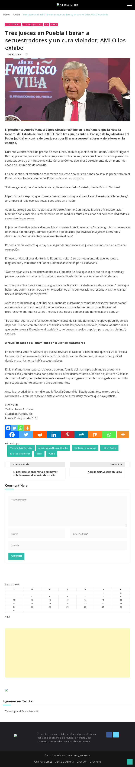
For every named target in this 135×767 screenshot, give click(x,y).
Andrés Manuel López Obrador (53, 448)
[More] (27, 428)
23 (121, 603)
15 (103, 600)
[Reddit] (40, 434)
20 (67, 603)
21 (85, 603)
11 (32, 600)
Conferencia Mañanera (85, 448)
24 (14, 607)
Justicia (26, 24)
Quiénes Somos (43, 761)
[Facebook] (8, 428)
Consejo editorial (64, 761)
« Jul (7, 616)
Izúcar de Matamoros (19, 453)
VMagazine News (82, 755)
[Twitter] (14, 428)
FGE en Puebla (109, 448)
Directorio (95, 761)
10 (14, 600)
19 (50, 603)
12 (50, 600)
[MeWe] (81, 434)
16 (121, 600)
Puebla (53, 24)
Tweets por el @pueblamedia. (22, 711)
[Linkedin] (54, 434)
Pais (46, 24)
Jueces (39, 453)
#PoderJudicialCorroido (20, 448)
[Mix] (95, 434)
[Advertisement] (67, 653)
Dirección (82, 761)
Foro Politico (13, 24)
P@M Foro (37, 24)
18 (32, 603)
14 (85, 600)
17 (14, 603)
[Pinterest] (68, 434)
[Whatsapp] (20, 428)
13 (67, 600)
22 (103, 603)
